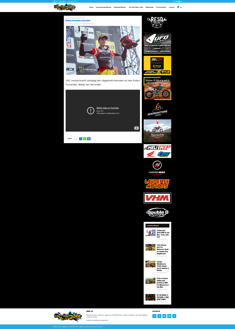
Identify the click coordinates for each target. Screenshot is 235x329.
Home (91, 7)
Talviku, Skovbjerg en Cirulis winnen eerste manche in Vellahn (163, 266)
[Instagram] (159, 316)
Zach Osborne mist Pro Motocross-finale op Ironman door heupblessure (163, 249)
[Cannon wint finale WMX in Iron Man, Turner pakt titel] (150, 232)
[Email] (169, 316)
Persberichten (161, 7)
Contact (171, 7)
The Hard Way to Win (136, 7)
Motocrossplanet (97, 326)
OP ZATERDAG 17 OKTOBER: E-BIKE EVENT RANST (163, 297)
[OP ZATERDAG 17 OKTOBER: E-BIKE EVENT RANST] (150, 297)
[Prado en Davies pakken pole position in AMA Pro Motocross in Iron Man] (150, 280)
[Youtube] (164, 316)
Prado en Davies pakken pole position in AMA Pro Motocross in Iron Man (163, 282)
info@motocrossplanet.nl (100, 320)
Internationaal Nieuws (103, 7)
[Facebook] (154, 316)
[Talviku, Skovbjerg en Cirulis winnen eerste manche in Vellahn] (150, 264)
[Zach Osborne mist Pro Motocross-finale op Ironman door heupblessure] (150, 247)
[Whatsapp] (174, 316)
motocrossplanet (73, 24)
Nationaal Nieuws (120, 7)
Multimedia (149, 7)
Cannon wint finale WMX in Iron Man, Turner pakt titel (163, 233)
